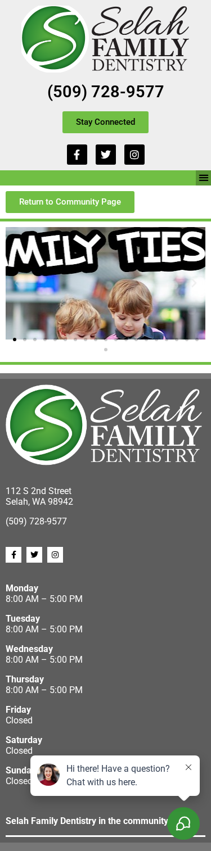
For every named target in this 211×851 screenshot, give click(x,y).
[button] (203, 177)
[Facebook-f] (77, 154)
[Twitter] (106, 154)
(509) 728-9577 (105, 91)
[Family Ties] (105, 283)
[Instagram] (134, 154)
